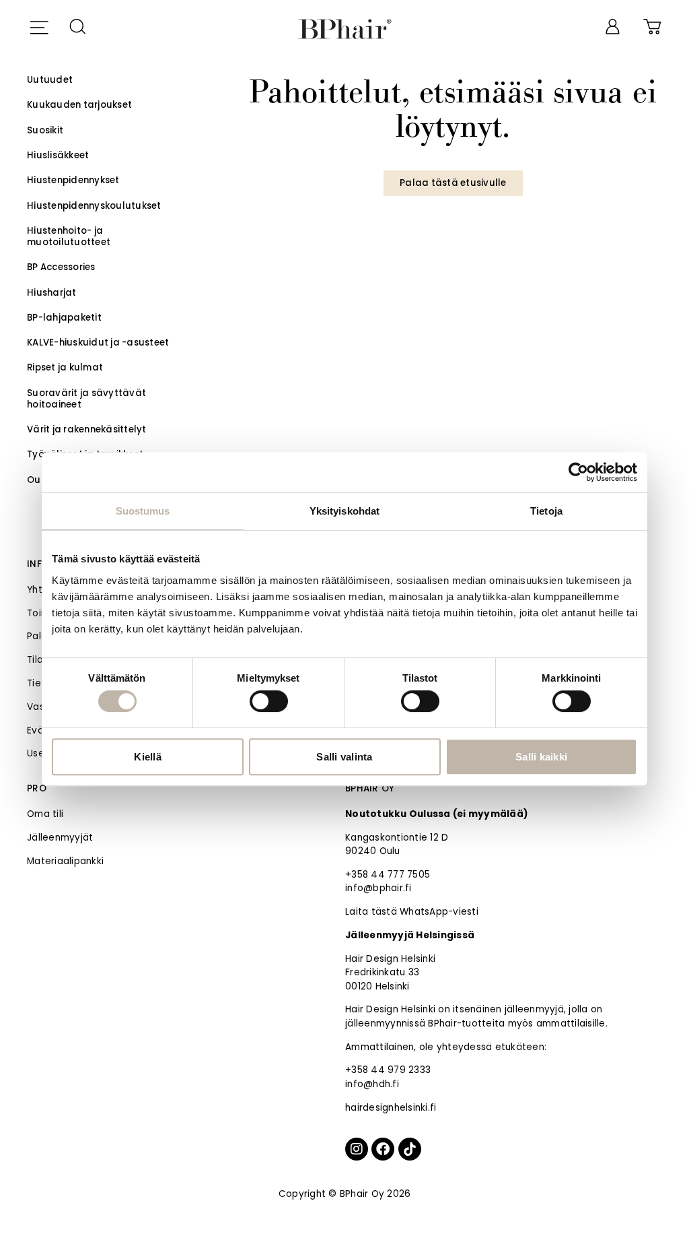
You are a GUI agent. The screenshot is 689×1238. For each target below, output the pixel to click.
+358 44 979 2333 (388, 1070)
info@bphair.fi (378, 888)
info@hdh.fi (372, 1084)
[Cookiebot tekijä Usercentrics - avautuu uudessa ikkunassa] (578, 472)
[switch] (269, 701)
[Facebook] (382, 1149)
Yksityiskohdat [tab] (344, 511)
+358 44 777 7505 (387, 874)
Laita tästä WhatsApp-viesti (411, 911)
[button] (38, 25)
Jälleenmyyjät (60, 837)
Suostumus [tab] (143, 511)
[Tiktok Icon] (409, 1149)
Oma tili (45, 814)
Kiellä (147, 756)
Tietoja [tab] (546, 511)
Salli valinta (344, 756)
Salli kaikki (541, 756)
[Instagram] (356, 1149)
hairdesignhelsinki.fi (390, 1107)
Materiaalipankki (65, 861)
